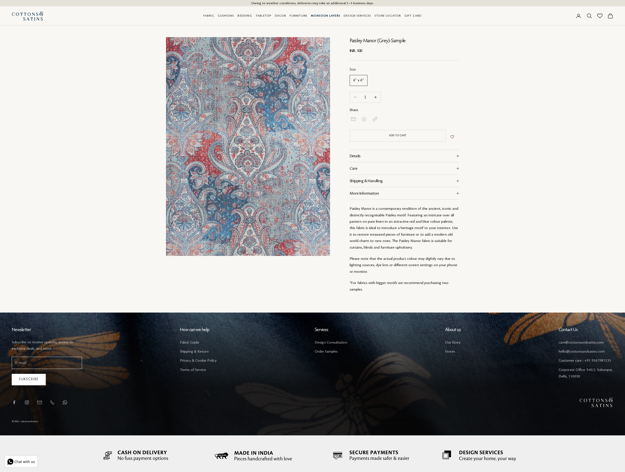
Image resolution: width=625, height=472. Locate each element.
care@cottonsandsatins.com (581, 343)
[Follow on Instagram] (26, 402)
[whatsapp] (364, 119)
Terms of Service (193, 370)
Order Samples (326, 352)
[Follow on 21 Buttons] (39, 402)
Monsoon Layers (325, 15)
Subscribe (29, 379)
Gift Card (413, 15)
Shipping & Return (194, 352)
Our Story (452, 343)
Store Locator (388, 15)
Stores (450, 352)
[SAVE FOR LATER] (452, 137)
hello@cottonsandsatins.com (582, 352)
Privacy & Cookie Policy (198, 361)
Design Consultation (331, 343)
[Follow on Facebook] (14, 402)
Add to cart (397, 135)
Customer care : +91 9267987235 (585, 361)
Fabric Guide (189, 343)
